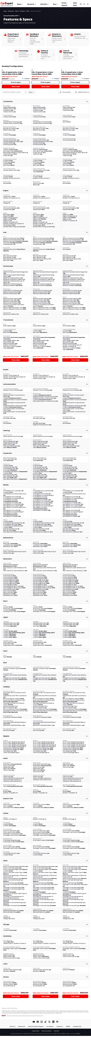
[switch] (59, 92)
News (19, 4)
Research (30, 4)
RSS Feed (56, 1030)
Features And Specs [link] (35, 11)
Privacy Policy (35, 1030)
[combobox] (18, 15)
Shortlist (43, 4)
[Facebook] (38, 1022)
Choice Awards (64, 4)
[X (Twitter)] (49, 1022)
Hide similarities (66, 92)
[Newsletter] (80, 4)
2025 (27, 11)
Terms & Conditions (46, 1030)
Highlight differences (83, 92)
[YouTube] (34, 1022)
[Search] (84, 4)
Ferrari (17, 11)
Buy (54, 4)
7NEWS (68, 1026)
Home (5, 11)
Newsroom (21, 1026)
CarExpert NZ (77, 1026)
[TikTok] (45, 1022)
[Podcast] (57, 1022)
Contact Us (59, 1026)
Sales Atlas (75, 4)
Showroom (11, 11)
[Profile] (88, 4)
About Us (12, 1026)
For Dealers (50, 1026)
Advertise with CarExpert (36, 1026)
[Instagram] (42, 1022)
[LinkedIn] (53, 1022)
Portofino (22, 11)
